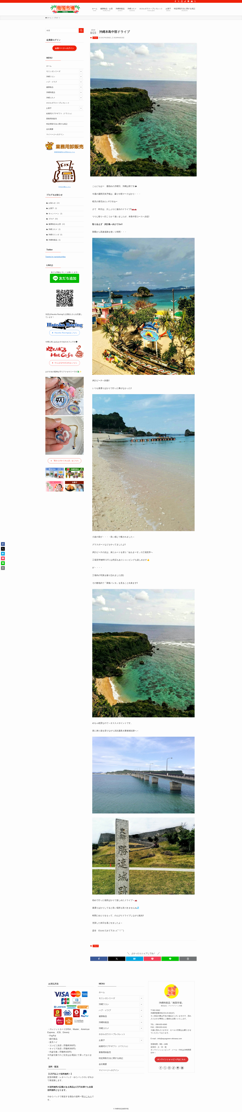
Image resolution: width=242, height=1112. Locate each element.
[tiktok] (185, 1)
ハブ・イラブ (51, 82)
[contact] (191, 1)
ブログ (95, 37)
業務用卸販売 (51, 119)
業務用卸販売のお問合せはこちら (64, 152)
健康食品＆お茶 (57, 224)
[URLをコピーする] (188, 959)
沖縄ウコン (50, 76)
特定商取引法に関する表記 (56, 124)
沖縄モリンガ (55, 235)
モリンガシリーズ (53, 71)
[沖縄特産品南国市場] (65, 9)
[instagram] (182, 1)
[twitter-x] (178, 1)
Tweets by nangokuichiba (55, 257)
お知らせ (54, 203)
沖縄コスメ (50, 98)
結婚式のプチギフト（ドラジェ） (59, 113)
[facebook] (175, 1)
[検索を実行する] (81, 30)
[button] (99, 959)
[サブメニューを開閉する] (81, 71)
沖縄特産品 (50, 92)
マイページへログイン (55, 134)
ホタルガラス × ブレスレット (57, 103)
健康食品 (49, 87)
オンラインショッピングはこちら (171, 1059)
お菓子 (49, 108)
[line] (188, 1)
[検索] (195, 1)
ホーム (49, 66)
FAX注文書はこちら (64, 187)
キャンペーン (55, 214)
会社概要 (49, 129)
